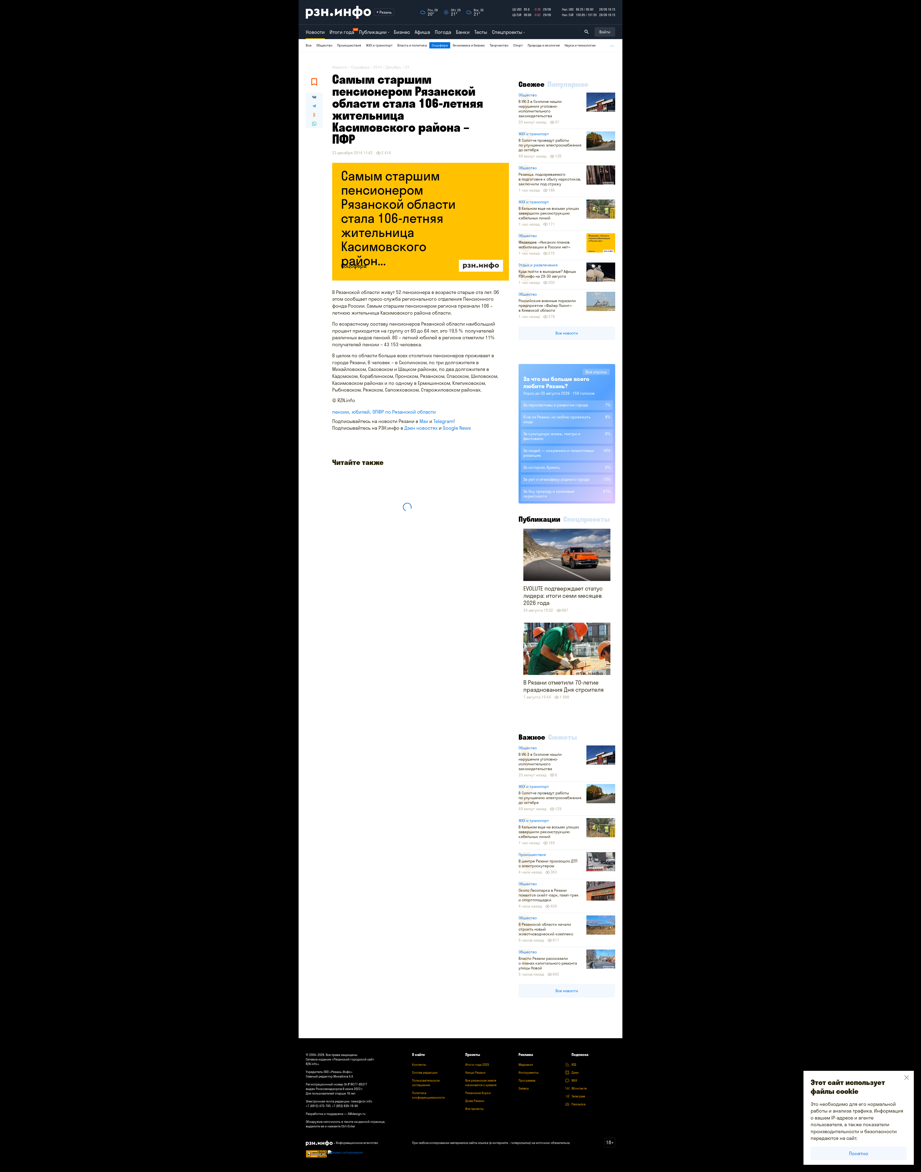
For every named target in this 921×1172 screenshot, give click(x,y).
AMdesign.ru (357, 1114)
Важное (532, 737)
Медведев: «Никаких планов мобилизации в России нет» (544, 244)
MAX (574, 1080)
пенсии (340, 412)
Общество (324, 45)
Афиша (422, 32)
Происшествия (349, 45)
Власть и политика (412, 45)
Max (423, 421)
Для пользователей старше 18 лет (330, 1093)
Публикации (539, 519)
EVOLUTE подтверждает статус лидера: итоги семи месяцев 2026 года (563, 595)
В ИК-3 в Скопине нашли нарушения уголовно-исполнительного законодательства (540, 108)
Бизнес (402, 32)
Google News (457, 428)
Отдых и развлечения (538, 265)
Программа (527, 1080)
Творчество (499, 45)
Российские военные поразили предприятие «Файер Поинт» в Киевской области (547, 305)
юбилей (361, 412)
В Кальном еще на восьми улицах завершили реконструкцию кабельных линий (549, 213)
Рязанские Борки (478, 1093)
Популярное (567, 84)
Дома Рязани (474, 1101)
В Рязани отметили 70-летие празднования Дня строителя (563, 686)
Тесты (480, 32)
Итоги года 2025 (477, 1065)
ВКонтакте (579, 1088)
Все (309, 45)
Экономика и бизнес (469, 45)
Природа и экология (544, 45)
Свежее (531, 84)
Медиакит (526, 1065)
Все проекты (474, 1109)
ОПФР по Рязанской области (404, 412)
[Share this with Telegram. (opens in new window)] (314, 106)
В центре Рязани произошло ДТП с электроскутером (548, 863)
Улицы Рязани (475, 1072)
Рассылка (578, 1104)
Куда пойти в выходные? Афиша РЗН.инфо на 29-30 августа (547, 274)
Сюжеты (562, 737)
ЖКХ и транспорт (379, 45)
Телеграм (578, 1096)
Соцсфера (440, 45)
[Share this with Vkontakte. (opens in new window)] (314, 97)
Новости (315, 32)
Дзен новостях (420, 428)
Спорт (518, 45)
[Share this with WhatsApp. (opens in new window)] (314, 123)
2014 (377, 67)
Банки (463, 32)
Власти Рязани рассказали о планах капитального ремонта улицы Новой (548, 963)
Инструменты (528, 1072)
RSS (574, 1065)
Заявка (524, 1088)
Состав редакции (424, 1072)
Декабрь (393, 67)
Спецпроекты (586, 519)
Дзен (575, 1072)
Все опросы (596, 371)
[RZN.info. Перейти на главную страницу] (338, 12)
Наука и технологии (580, 45)
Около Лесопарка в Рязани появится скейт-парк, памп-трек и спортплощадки (549, 895)
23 (407, 67)
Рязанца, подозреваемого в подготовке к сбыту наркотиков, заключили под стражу (550, 179)
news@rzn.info (361, 1101)
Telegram (443, 421)
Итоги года (342, 32)
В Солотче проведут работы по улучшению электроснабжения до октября (550, 145)
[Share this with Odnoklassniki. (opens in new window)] (314, 115)
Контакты (419, 1065)
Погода (443, 32)
